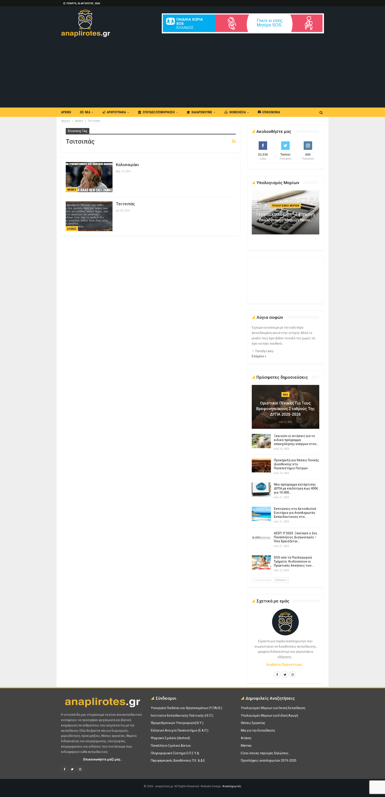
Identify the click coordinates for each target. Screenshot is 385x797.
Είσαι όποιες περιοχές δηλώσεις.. (265, 753)
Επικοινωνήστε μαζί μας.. (102, 759)
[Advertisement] (192, 70)
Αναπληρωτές (231, 786)
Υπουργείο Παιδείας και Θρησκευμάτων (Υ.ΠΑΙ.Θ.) (186, 708)
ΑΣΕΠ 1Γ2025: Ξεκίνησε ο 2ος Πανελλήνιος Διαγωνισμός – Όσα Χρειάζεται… (295, 537)
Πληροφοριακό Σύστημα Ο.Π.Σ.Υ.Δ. (175, 753)
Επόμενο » (259, 356)
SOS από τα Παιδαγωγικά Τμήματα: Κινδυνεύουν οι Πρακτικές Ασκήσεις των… (294, 561)
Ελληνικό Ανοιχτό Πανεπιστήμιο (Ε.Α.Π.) (179, 730)
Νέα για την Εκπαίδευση (258, 730)
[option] (285, 214)
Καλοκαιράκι (127, 164)
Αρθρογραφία (116, 112)
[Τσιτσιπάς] (89, 216)
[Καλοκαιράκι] (89, 177)
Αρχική (66, 112)
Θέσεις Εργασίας (253, 723)
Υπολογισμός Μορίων (285, 205)
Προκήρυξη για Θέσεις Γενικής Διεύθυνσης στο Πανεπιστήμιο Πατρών (296, 464)
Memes (71, 189)
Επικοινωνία (271, 112)
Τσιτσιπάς (125, 203)
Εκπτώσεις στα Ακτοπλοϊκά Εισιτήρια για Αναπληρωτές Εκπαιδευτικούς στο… (295, 512)
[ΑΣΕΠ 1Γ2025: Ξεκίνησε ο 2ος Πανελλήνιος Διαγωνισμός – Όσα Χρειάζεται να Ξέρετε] (261, 538)
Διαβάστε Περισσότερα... (285, 664)
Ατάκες (71, 228)
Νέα (87, 112)
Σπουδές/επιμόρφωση (159, 112)
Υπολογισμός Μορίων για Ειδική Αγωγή (269, 715)
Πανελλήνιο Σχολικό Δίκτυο (171, 745)
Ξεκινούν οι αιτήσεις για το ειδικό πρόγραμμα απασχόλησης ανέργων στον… (296, 440)
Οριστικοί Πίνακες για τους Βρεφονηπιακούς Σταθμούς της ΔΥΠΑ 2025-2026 (285, 409)
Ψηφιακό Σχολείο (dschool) (170, 738)
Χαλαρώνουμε (201, 112)
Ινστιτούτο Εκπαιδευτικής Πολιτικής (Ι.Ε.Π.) (182, 715)
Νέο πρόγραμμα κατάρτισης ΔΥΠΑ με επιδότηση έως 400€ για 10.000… (296, 488)
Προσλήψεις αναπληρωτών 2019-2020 (268, 760)
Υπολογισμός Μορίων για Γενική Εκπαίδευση (273, 708)
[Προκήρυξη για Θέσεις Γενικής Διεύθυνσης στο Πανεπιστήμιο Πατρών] (261, 465)
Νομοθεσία (237, 112)
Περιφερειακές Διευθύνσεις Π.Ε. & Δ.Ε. (178, 760)
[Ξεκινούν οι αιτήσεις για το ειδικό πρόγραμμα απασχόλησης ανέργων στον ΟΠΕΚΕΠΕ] (261, 441)
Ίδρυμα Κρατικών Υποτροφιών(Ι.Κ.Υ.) (177, 723)
